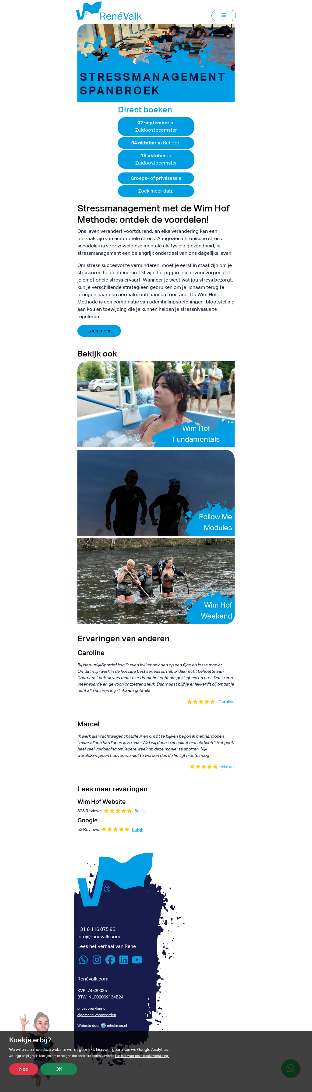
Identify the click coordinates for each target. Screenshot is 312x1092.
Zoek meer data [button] (156, 191)
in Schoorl (156, 143)
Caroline (226, 701)
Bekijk (140, 810)
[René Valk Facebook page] (110, 962)
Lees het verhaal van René (106, 946)
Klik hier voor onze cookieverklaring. (142, 1056)
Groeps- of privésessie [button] (156, 178)
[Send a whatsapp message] (83, 962)
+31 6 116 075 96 (96, 929)
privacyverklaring (91, 1008)
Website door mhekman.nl (102, 1025)
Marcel (228, 766)
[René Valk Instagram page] (97, 962)
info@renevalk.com (98, 936)
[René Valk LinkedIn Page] (124, 962)
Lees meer (99, 331)
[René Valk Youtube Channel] (137, 962)
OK (58, 1069)
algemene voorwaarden (96, 1015)
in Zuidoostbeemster (156, 126)
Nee (23, 1069)
